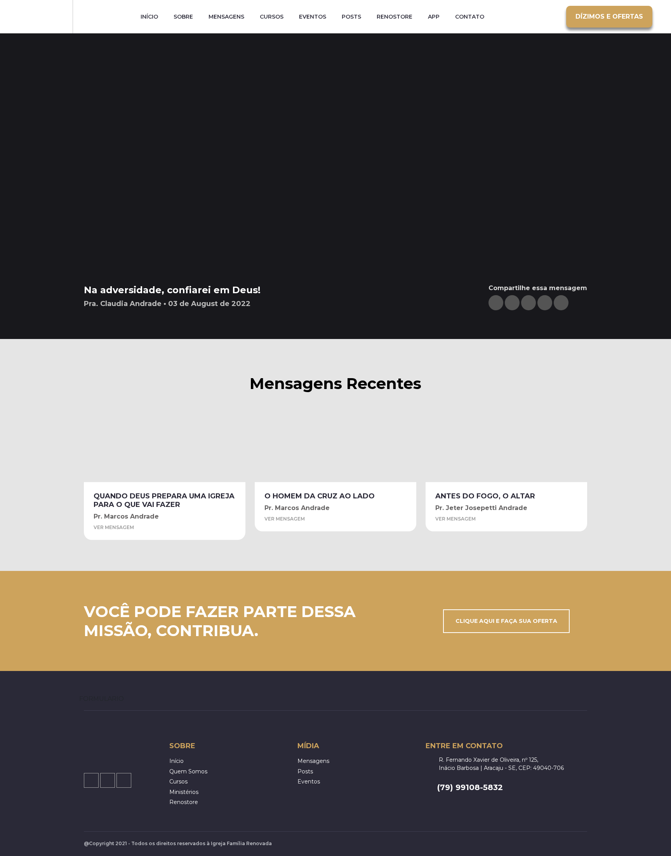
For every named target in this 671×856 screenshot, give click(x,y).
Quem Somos (188, 771)
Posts (351, 17)
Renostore (394, 17)
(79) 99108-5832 (470, 787)
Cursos (271, 17)
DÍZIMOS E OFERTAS (609, 16)
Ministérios (183, 792)
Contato (469, 17)
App (434, 17)
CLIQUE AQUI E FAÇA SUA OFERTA (506, 620)
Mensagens (226, 17)
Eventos (312, 17)
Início (149, 17)
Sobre (183, 17)
